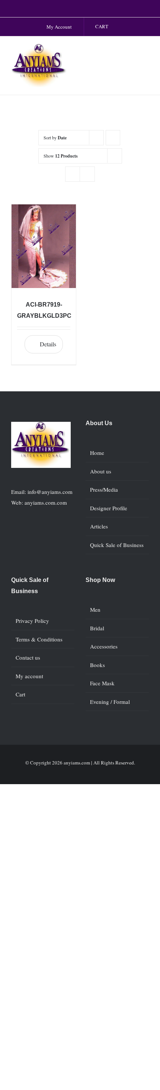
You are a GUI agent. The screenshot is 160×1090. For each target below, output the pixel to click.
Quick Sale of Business (117, 545)
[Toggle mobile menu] (146, 51)
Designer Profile (108, 508)
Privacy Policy (32, 620)
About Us (99, 423)
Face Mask (102, 683)
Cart (20, 694)
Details (48, 344)
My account (29, 676)
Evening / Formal (110, 701)
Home (97, 452)
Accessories (104, 646)
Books (97, 665)
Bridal (97, 628)
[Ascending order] (113, 137)
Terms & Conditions (39, 639)
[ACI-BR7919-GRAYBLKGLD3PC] (44, 246)
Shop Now (100, 580)
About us (100, 471)
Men (95, 609)
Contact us (28, 657)
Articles (99, 526)
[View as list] (87, 174)
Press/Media (104, 489)
